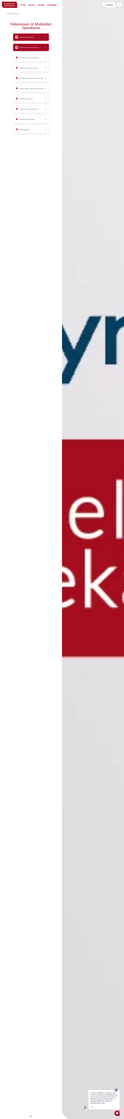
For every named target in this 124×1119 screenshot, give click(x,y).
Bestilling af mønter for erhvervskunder (31, 78)
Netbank (110, 5)
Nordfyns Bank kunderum (27, 119)
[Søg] (119, 4)
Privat (23, 5)
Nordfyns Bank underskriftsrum (29, 58)
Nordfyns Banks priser (26, 99)
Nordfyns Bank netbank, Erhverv (29, 47)
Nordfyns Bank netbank (27, 37)
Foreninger (52, 5)
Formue (41, 5)
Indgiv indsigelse (25, 129)
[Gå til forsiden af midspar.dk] (9, 5)
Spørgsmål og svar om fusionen (29, 68)
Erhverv (31, 5)
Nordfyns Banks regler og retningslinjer (31, 88)
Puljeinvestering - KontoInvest (29, 109)
